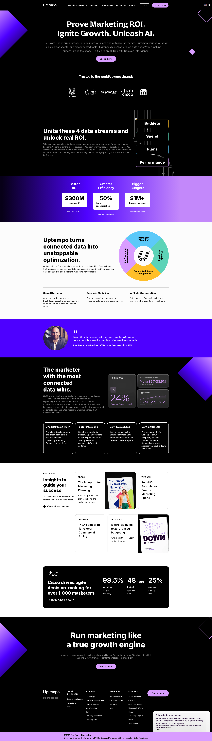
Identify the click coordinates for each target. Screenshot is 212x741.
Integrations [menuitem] (107, 5)
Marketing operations (94, 716)
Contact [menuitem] (132, 5)
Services (70, 707)
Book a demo (106, 59)
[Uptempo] (50, 5)
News (130, 720)
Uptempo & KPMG (135, 708)
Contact (131, 701)
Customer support (135, 704)
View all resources (58, 506)
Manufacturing (91, 708)
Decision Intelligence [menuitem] (77, 5)
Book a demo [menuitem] (160, 5)
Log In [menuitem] (144, 5)
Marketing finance (92, 720)
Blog (111, 708)
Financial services (92, 704)
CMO (88, 712)
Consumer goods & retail (95, 701)
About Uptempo (134, 697)
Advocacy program (135, 716)
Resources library (116, 697)
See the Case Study (74, 211)
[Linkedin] (48, 698)
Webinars (113, 704)
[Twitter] (52, 698)
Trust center (133, 724)
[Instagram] (56, 698)
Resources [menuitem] (121, 5)
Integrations (71, 703)
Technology (90, 697)
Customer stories (116, 701)
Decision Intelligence (75, 699)
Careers (131, 712)
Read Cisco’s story (62, 599)
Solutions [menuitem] (94, 5)
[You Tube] (44, 698)
